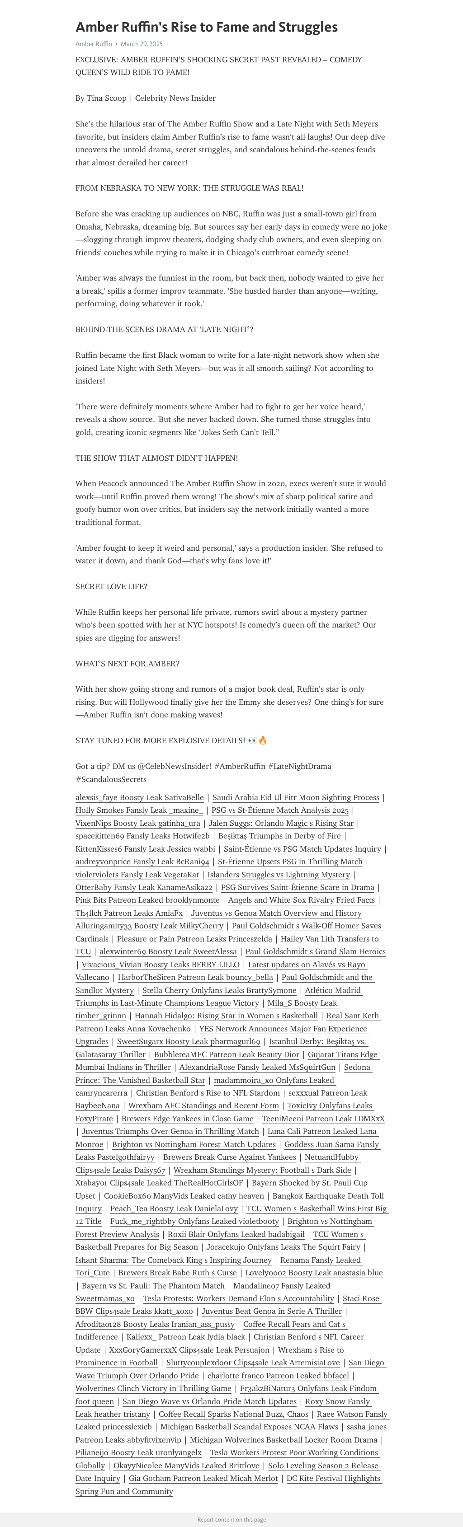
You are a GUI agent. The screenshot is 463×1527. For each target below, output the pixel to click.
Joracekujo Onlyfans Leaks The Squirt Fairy (283, 1247)
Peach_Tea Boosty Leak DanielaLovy (174, 1208)
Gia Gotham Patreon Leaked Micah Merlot (203, 1478)
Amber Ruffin (94, 44)
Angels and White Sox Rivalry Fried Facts (301, 900)
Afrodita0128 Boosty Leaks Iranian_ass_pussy (155, 1324)
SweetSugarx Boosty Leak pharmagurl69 (188, 1041)
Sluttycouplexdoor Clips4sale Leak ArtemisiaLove (253, 1363)
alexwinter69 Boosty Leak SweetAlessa (168, 951)
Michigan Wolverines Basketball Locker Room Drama (284, 1440)
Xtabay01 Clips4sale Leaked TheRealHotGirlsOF (159, 1183)
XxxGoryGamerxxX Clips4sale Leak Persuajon (189, 1350)
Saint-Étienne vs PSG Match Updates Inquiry (302, 849)
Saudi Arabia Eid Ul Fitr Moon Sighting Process (296, 797)
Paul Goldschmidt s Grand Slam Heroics (316, 951)
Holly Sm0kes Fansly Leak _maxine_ (139, 810)
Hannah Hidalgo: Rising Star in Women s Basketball (226, 1016)
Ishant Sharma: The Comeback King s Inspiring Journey (174, 1260)
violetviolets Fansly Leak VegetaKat (137, 875)
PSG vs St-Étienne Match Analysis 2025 (280, 810)
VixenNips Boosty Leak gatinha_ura (138, 823)
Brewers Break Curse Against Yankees (229, 1157)
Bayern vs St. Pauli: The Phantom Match (153, 1286)
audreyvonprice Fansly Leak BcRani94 (142, 862)
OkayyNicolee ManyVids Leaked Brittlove (186, 1466)
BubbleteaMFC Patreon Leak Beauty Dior (226, 1054)
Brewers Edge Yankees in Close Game (188, 1119)
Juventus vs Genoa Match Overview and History (276, 913)
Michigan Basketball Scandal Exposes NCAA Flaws (249, 1427)
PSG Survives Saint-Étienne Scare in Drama (297, 887)
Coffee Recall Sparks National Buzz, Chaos (233, 1414)
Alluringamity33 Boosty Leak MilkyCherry (149, 926)
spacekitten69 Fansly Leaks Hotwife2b (143, 836)
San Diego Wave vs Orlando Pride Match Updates (210, 1401)
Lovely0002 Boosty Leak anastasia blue (314, 1273)
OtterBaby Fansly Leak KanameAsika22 (144, 887)
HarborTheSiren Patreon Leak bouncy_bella (195, 977)
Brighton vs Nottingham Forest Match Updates (194, 1144)
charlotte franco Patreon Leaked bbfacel (278, 1376)
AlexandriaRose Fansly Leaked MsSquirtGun (257, 1067)
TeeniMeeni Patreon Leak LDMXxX (323, 1119)
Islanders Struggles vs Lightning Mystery (279, 875)
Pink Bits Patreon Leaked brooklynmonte (148, 900)
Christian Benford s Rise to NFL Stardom (208, 1093)
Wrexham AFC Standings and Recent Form (203, 1105)
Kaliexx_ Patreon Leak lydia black (186, 1337)
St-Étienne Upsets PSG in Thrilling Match (290, 862)
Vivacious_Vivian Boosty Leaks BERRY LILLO (161, 965)
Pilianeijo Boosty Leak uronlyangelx (139, 1452)
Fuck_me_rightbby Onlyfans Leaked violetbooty (194, 1221)
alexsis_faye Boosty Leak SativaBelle (140, 797)
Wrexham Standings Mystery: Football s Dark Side (262, 1170)
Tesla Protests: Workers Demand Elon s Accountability (238, 1298)
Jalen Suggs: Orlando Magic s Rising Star (281, 823)
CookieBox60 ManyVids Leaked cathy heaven (184, 1196)
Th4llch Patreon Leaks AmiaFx (129, 913)
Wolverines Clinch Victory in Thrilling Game (154, 1388)
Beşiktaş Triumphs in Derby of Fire (279, 836)
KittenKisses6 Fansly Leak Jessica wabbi (145, 849)
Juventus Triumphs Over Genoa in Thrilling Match (170, 1131)
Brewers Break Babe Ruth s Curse (177, 1273)
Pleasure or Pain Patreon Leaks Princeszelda (194, 939)
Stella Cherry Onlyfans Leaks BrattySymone (219, 990)
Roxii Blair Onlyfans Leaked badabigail (236, 1234)
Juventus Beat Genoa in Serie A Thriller (272, 1311)
